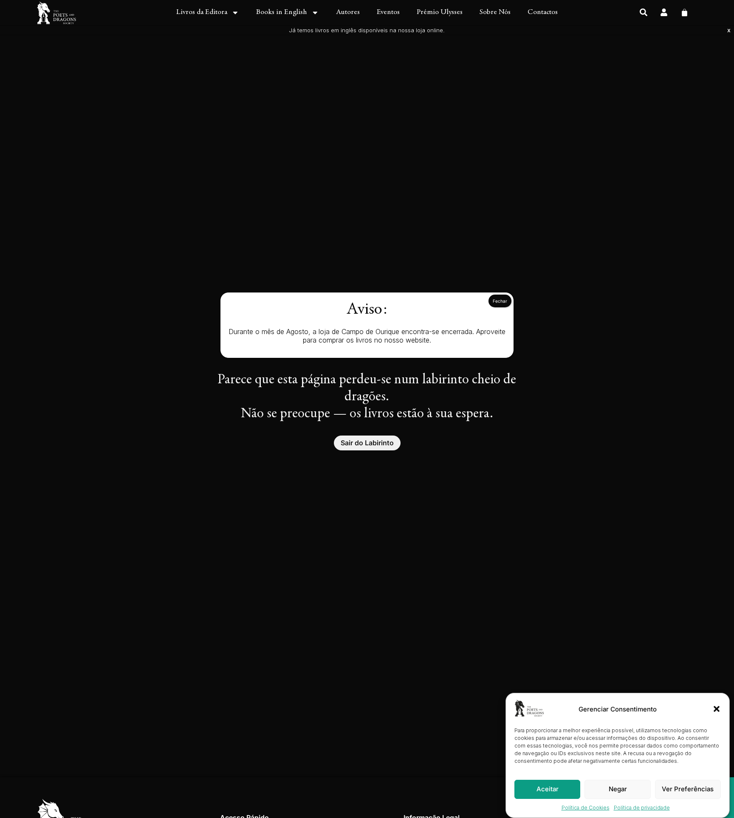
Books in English (281, 12)
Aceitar (547, 789)
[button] (716, 709)
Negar (618, 789)
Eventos (388, 12)
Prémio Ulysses (440, 12)
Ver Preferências (688, 789)
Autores (348, 12)
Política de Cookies (586, 807)
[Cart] (684, 12)
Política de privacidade (642, 807)
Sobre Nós (495, 12)
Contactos (543, 12)
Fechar (500, 301)
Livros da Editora (201, 12)
